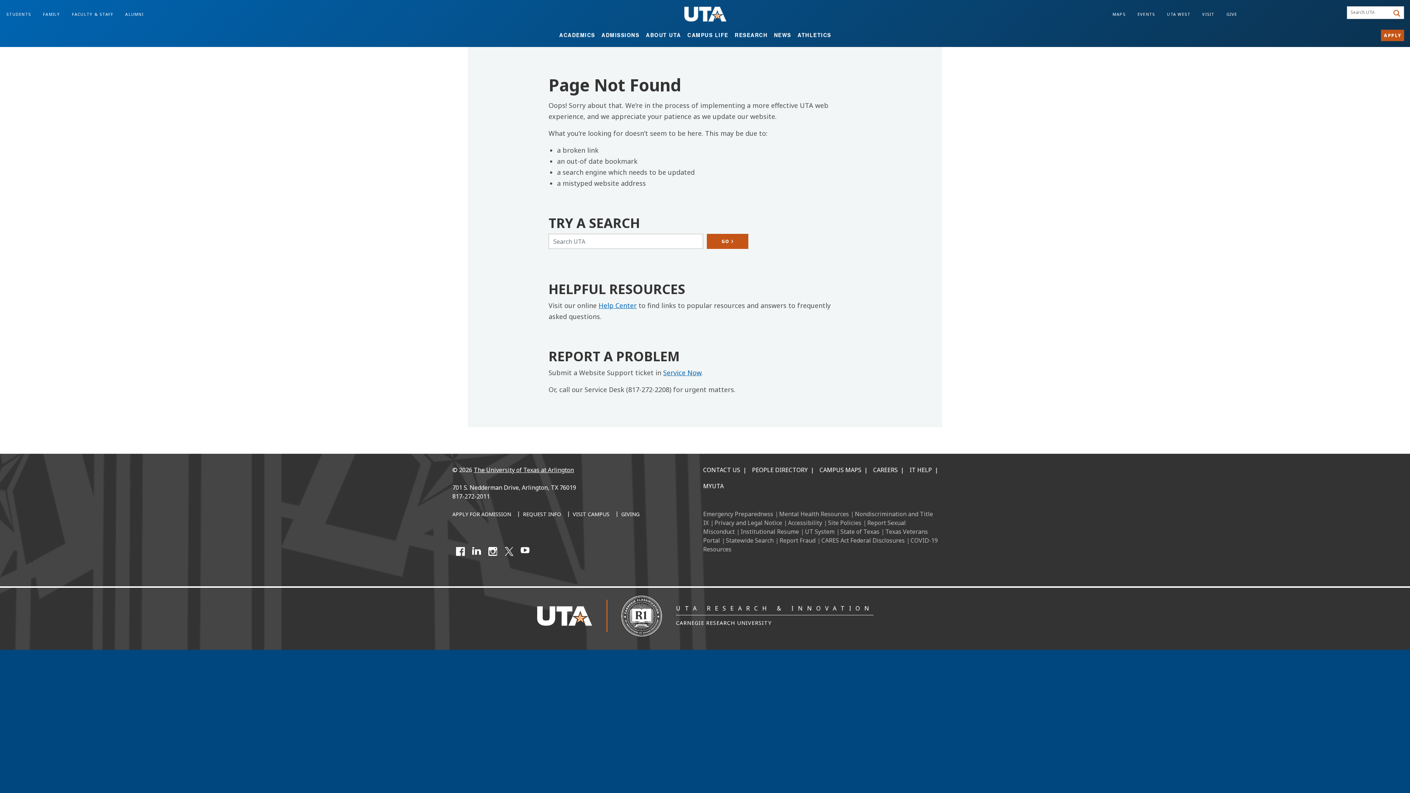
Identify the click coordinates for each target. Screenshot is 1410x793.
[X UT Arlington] (509, 551)
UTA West (1178, 14)
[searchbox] (1369, 13)
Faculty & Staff (93, 14)
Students (18, 14)
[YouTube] (525, 551)
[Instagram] (492, 551)
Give (1231, 14)
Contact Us (721, 470)
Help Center (618, 305)
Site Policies (844, 523)
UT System (820, 532)
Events (1147, 14)
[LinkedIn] (476, 551)
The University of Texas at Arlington (524, 470)
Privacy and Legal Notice (748, 523)
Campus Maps (840, 470)
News (782, 35)
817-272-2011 (471, 496)
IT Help (921, 470)
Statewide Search (750, 540)
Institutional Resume (770, 532)
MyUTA (713, 486)
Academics (577, 35)
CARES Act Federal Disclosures (863, 540)
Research (751, 35)
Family (51, 14)
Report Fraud (798, 540)
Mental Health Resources (814, 514)
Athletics (814, 35)
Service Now (682, 372)
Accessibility (805, 523)
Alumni (134, 14)
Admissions (620, 35)
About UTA (663, 35)
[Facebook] (460, 551)
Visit (1208, 14)
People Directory (780, 470)
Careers (885, 470)
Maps (1119, 14)
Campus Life (707, 35)
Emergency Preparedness (738, 514)
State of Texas (859, 532)
